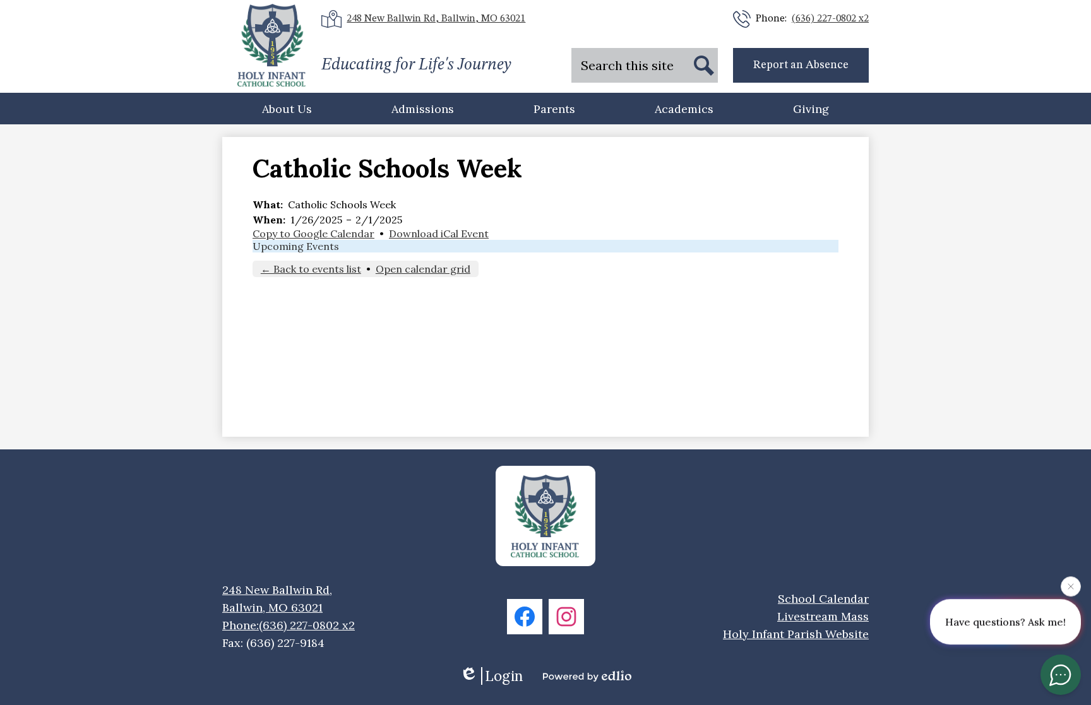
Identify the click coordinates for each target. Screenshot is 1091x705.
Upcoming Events (296, 246)
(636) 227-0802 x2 (830, 19)
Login (504, 676)
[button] (287, 108)
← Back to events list (311, 269)
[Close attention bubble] (1071, 586)
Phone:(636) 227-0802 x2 (288, 625)
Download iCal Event (439, 233)
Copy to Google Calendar (313, 233)
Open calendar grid (423, 269)
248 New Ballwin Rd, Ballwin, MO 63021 (436, 19)
